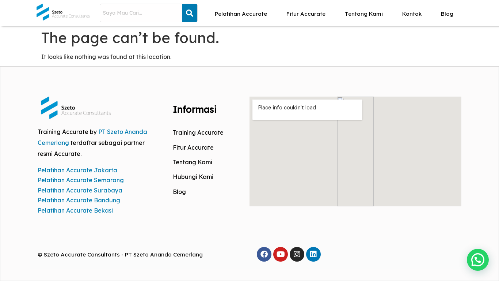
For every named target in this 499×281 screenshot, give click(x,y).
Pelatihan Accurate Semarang (81, 180)
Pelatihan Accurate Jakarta (77, 170)
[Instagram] (297, 254)
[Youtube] (280, 254)
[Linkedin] (313, 254)
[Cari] (189, 13)
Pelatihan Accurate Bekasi (75, 210)
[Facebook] (264, 254)
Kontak (412, 13)
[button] (478, 260)
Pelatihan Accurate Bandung (79, 200)
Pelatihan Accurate (241, 13)
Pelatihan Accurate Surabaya (80, 190)
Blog (447, 13)
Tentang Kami (364, 13)
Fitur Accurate (305, 13)
